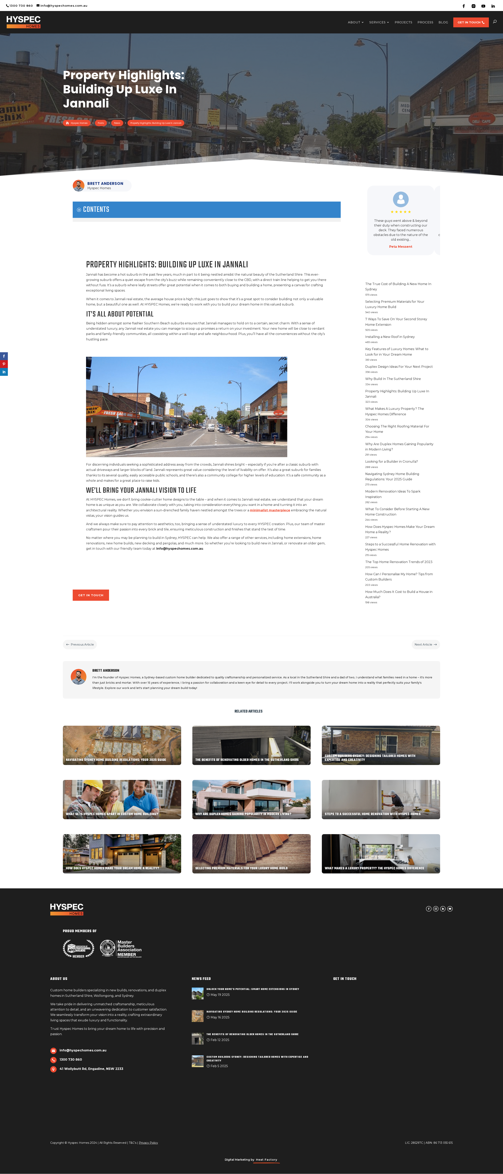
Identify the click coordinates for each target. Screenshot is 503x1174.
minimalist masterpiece (270, 510)
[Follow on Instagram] (436, 909)
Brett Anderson (105, 183)
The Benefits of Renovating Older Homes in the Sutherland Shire (253, 1034)
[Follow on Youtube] (450, 909)
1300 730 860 (21, 5)
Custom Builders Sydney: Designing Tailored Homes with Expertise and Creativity (257, 1059)
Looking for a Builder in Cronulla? (391, 461)
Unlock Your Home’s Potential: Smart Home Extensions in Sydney (253, 989)
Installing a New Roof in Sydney (390, 337)
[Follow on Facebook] (428, 909)
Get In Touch (91, 595)
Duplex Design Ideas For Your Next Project (399, 367)
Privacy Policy (148, 1143)
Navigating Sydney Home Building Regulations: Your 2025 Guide (252, 1012)
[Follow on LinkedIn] (443, 909)
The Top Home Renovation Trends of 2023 (398, 562)
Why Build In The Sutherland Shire (393, 379)
